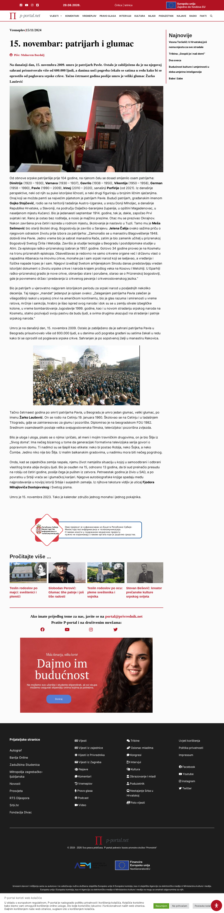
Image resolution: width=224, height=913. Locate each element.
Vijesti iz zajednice (90, 748)
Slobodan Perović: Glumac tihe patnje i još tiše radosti (66, 592)
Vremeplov (89, 15)
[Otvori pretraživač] (211, 16)
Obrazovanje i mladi (142, 776)
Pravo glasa (108, 15)
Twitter (187, 788)
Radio (193, 15)
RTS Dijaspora (19, 798)
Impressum (186, 755)
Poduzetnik (166, 15)
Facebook (188, 767)
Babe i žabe (176, 78)
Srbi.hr (14, 805)
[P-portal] (25, 16)
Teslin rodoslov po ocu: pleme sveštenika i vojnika (105, 592)
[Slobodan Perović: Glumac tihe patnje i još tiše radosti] (67, 580)
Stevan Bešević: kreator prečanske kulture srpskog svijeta (144, 592)
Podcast (83, 798)
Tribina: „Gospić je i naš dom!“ (187, 53)
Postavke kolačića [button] (204, 905)
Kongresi (135, 755)
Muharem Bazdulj (32, 55)
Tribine (134, 740)
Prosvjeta (16, 791)
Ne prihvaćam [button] (179, 905)
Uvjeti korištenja (189, 740)
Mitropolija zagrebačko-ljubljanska (26, 774)
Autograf (16, 750)
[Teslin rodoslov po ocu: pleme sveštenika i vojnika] (105, 580)
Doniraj (58, 699)
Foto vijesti (137, 802)
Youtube (188, 774)
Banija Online (19, 757)
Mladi (152, 15)
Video (82, 805)
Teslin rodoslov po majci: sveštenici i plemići (23, 592)
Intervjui (125, 15)
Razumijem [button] (161, 905)
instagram (188, 781)
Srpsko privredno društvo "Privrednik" (139, 848)
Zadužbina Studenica (25, 764)
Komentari (72, 15)
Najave (181, 15)
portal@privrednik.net (123, 616)
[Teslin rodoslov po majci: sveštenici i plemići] (28, 580)
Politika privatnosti (191, 748)
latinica (128, 5)
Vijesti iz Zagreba (89, 762)
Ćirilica (118, 5)
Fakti (203, 15)
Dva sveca (175, 60)
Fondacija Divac (21, 812)
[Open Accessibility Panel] (216, 905)
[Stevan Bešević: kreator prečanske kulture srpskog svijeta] (144, 580)
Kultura (139, 15)
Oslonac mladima (141, 748)
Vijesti (54, 15)
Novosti (15, 783)
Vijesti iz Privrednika (91, 755)
